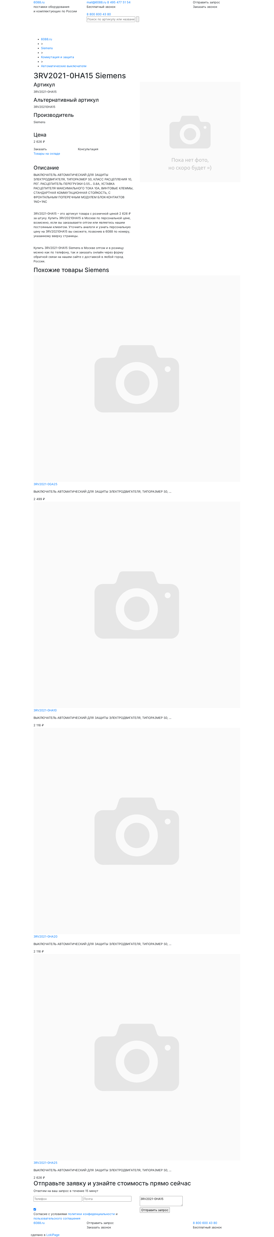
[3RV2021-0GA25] (137, 378)
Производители (147, 27)
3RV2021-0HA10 (45, 710)
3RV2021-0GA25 (45, 484)
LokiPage (52, 1235)
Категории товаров (170, 29)
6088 (39, 1223)
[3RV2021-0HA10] (137, 604)
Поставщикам (224, 27)
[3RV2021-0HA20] (137, 830)
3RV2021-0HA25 (45, 1163)
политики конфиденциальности (91, 1214)
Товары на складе (47, 153)
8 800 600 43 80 (99, 14)
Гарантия (204, 27)
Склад (128, 27)
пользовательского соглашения (57, 1218)
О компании (245, 29)
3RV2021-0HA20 (45, 936)
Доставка (188, 27)
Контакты (263, 27)
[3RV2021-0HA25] (137, 1057)
